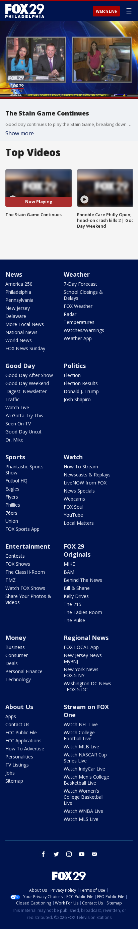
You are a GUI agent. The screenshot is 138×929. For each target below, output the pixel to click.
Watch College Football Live (79, 735)
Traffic (12, 399)
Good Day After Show (29, 375)
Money (15, 638)
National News (21, 332)
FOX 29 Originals (77, 550)
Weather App (78, 338)
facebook (43, 854)
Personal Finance (24, 671)
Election (72, 375)
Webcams (74, 499)
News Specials (79, 490)
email (94, 854)
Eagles (12, 488)
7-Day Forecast (80, 284)
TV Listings (17, 764)
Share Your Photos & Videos (28, 599)
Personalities (19, 756)
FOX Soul (73, 507)
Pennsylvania (19, 300)
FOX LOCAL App (81, 647)
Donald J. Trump (81, 391)
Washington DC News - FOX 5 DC (87, 686)
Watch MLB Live (81, 746)
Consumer (16, 655)
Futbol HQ (16, 480)
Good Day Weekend (27, 383)
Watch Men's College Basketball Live (86, 780)
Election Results (81, 383)
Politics (75, 366)
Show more (19, 133)
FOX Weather (78, 306)
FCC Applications (23, 740)
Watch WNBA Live (83, 811)
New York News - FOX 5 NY (82, 672)
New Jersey (17, 308)
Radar (70, 314)
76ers (11, 513)
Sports (15, 457)
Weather (77, 274)
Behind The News (83, 580)
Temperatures (79, 322)
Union (11, 521)
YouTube (73, 515)
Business (15, 647)
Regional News (86, 638)
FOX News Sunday (25, 348)
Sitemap (14, 781)
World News (18, 340)
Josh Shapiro (77, 399)
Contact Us (17, 724)
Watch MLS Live (81, 819)
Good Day (20, 366)
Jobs (10, 773)
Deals (11, 663)
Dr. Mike (14, 439)
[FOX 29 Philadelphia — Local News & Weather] (24, 11)
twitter (56, 854)
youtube (81, 854)
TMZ (10, 580)
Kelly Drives (76, 596)
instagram (69, 854)
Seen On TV (18, 423)
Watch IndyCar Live (84, 768)
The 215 (72, 604)
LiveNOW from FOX (85, 482)
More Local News (24, 324)
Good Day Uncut (23, 431)
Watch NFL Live (81, 724)
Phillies (12, 505)
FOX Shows (17, 564)
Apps (10, 716)
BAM (69, 572)
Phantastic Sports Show (24, 469)
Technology (18, 679)
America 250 (18, 284)
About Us (19, 707)
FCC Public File (21, 732)
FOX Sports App (22, 529)
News (13, 274)
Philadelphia (18, 292)
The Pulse (74, 620)
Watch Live (106, 11)
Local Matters (79, 523)
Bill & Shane (77, 588)
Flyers (11, 497)
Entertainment (27, 546)
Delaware (15, 316)
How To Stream (81, 466)
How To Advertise (24, 748)
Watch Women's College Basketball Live (84, 797)
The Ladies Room (83, 612)
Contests (15, 556)
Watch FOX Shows (25, 588)
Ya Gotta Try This (24, 415)
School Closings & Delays (83, 295)
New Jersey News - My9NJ (84, 658)
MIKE (69, 564)
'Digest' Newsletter (26, 391)
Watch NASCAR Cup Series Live (85, 757)
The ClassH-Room (25, 572)
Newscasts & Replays (87, 474)
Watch (73, 457)
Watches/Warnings (84, 330)
